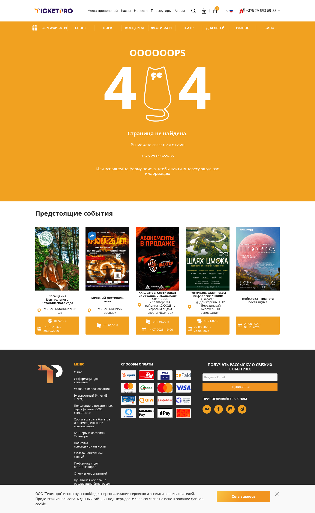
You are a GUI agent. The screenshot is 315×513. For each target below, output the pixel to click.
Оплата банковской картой (88, 454)
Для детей (215, 28)
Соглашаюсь (243, 496)
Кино (269, 28)
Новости (141, 11)
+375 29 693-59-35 (157, 155)
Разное (242, 28)
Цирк (107, 28)
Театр (188, 28)
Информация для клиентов (86, 380)
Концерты (134, 28)
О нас (78, 372)
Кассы (126, 11)
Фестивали (161, 28)
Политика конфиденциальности (90, 444)
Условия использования (92, 389)
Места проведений (102, 11)
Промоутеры (161, 11)
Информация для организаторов (86, 465)
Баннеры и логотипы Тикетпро (89, 434)
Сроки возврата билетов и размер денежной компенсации (92, 422)
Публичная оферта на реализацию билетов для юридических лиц (92, 483)
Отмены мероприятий (90, 473)
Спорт (80, 28)
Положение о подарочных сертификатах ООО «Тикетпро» (93, 408)
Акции (180, 11)
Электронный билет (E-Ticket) (91, 397)
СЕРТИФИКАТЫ (54, 28)
